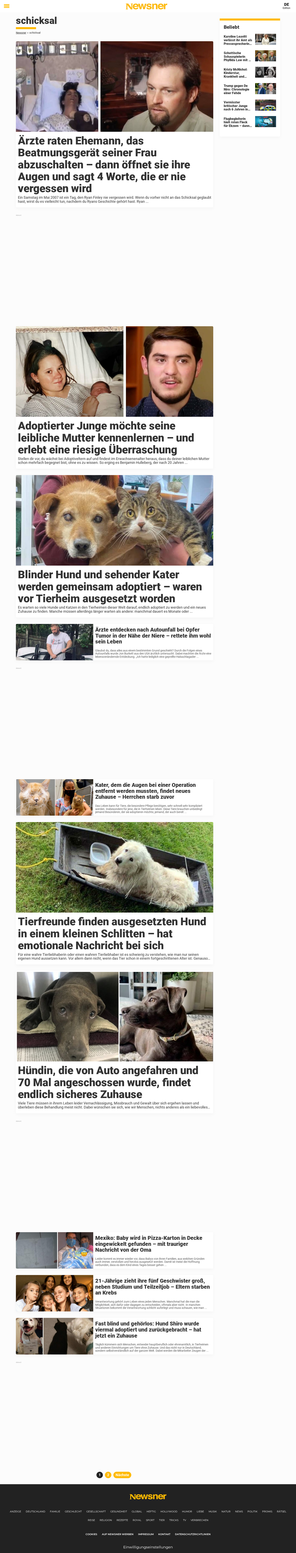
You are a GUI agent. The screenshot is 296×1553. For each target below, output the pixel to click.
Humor (187, 1511)
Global (137, 1511)
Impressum (146, 1534)
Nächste (122, 1475)
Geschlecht (73, 1511)
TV (184, 1520)
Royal (137, 1520)
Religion (106, 1520)
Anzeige (15, 1511)
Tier (162, 1520)
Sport (150, 1520)
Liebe (200, 1511)
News (239, 1511)
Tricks (173, 1520)
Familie (55, 1511)
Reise (91, 1520)
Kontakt (164, 1534)
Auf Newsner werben (118, 1534)
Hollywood (168, 1511)
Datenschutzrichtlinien (193, 1534)
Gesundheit (118, 1511)
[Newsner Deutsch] (146, 6)
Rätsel (281, 1511)
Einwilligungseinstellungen (148, 1547)
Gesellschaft (96, 1511)
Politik (252, 1511)
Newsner (21, 32)
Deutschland (35, 1511)
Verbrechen (199, 1520)
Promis (267, 1511)
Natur (226, 1511)
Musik (213, 1511)
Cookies (91, 1534)
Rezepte (122, 1520)
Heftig (151, 1511)
